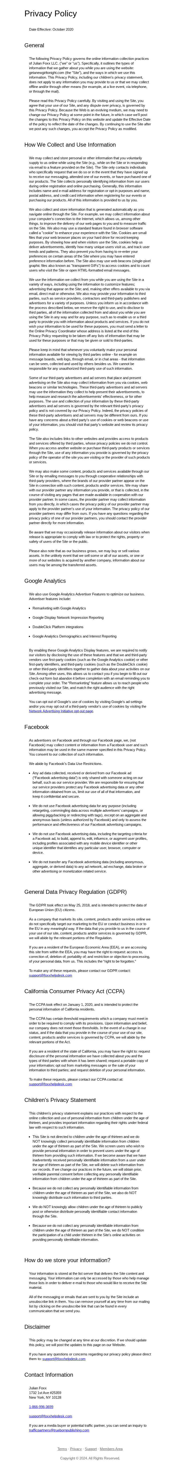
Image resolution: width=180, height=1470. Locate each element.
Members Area (111, 1449)
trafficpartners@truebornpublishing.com (59, 1430)
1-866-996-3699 (41, 1407)
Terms (62, 1449)
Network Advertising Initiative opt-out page (61, 711)
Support (91, 1449)
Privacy (76, 1449)
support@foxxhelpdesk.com (50, 975)
